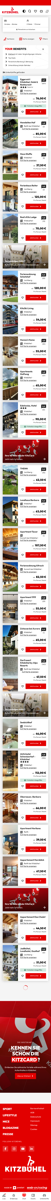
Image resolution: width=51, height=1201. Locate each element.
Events (33, 1199)
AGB (32, 1112)
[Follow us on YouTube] (23, 1149)
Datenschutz (35, 1117)
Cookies (33, 1129)
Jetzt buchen (34, 112)
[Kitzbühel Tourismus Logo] (10, 10)
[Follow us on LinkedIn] (31, 1149)
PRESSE (8, 1134)
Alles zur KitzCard (23, 1076)
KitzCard (11, 54)
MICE (6, 1121)
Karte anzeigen (28, 39)
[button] (47, 11)
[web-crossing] (37, 1188)
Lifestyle (10, 1115)
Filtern (45, 39)
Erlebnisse (13, 1199)
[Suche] (29, 11)
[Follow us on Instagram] (14, 1149)
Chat (24, 1199)
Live (3, 1199)
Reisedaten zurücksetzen (26, 29)
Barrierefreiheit (37, 1108)
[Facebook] (5, 1149)
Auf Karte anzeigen (28, 93)
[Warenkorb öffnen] (41, 11)
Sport (7, 1109)
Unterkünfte (44, 1199)
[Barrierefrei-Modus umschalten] (24, 11)
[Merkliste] (35, 11)
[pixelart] (14, 1188)
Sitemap (33, 1125)
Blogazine (11, 1128)
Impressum (35, 1121)
